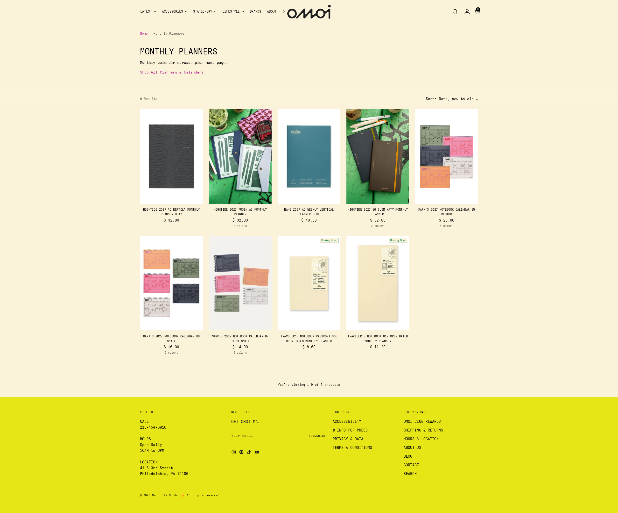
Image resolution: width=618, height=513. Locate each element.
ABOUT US (412, 448)
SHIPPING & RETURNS (423, 430)
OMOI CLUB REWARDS (422, 422)
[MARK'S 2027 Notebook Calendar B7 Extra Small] (240, 283)
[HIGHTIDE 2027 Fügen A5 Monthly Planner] (240, 156)
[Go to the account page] (465, 11)
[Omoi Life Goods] (309, 12)
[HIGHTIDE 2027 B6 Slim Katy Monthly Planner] (377, 156)
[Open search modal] (455, 11)
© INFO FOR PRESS (350, 430)
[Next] (283, 11)
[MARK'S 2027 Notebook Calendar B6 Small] (171, 283)
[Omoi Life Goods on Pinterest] (242, 453)
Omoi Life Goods (165, 495)
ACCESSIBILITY (347, 422)
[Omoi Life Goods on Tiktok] (250, 453)
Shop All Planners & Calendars (172, 72)
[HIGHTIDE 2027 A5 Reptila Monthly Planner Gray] (171, 156)
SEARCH (410, 474)
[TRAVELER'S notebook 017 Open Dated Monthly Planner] (377, 283)
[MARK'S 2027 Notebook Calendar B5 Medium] (446, 156)
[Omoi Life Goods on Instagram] (234, 453)
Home (144, 33)
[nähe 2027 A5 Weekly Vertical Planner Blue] (309, 156)
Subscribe (317, 435)
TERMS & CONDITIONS (352, 448)
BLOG (408, 456)
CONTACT (411, 465)
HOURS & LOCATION (421, 439)
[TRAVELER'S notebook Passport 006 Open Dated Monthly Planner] (309, 283)
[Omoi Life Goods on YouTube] (257, 453)
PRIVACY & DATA (348, 439)
